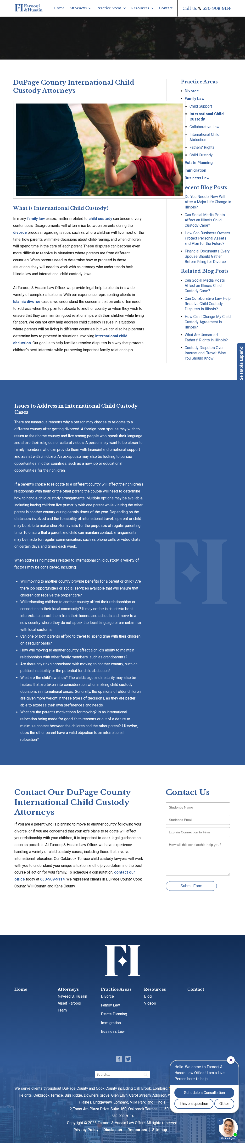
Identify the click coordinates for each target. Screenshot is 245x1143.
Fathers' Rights (202, 147)
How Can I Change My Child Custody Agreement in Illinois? (208, 321)
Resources (140, 8)
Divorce (192, 91)
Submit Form (191, 886)
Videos (150, 1003)
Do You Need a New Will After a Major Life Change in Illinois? (208, 201)
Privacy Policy (85, 1129)
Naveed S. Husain (72, 996)
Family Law (194, 98)
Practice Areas (109, 8)
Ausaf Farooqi (69, 1003)
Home (59, 8)
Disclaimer (112, 1129)
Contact (166, 8)
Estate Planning (199, 162)
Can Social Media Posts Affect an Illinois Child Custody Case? (205, 220)
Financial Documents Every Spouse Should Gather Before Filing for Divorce (207, 256)
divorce (20, 232)
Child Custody (201, 155)
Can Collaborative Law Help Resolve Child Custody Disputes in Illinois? (208, 303)
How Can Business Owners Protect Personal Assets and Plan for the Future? (207, 238)
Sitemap (159, 1129)
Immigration (195, 170)
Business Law (197, 178)
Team (62, 1010)
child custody (100, 218)
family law (36, 218)
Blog (148, 996)
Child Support (200, 106)
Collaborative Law (204, 127)
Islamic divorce (26, 301)
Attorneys (78, 8)
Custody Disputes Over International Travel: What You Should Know (205, 353)
